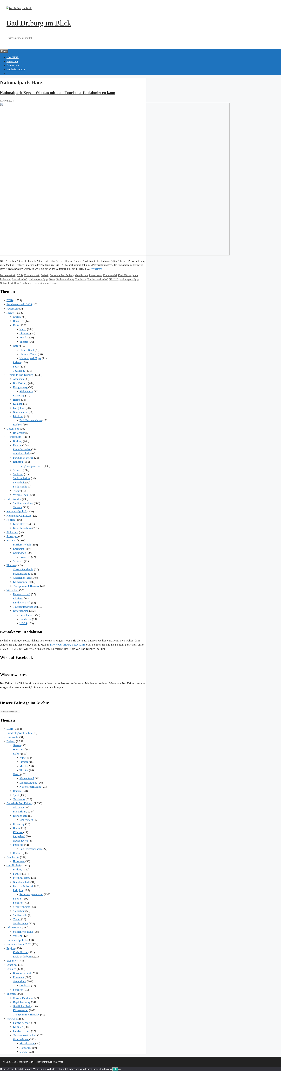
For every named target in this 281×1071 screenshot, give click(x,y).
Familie (17, 445)
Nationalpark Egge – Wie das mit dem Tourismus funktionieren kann (57, 92)
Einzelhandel (27, 615)
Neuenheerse (20, 412)
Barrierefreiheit (7, 275)
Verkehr (17, 507)
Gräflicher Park (22, 577)
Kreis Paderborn (22, 528)
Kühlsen (18, 403)
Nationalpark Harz (9, 283)
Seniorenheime (21, 478)
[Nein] (119, 1069)
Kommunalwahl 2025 (19, 515)
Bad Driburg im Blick (39, 23)
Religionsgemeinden (31, 466)
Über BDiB (13, 57)
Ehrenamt (18, 548)
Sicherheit (19, 482)
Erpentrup (19, 395)
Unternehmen (21, 610)
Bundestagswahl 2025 (19, 304)
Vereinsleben (20, 494)
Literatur (25, 333)
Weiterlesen (96, 268)
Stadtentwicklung (65, 279)
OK (115, 1069)
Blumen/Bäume (28, 354)
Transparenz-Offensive (26, 586)
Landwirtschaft (19, 279)
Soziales (11, 540)
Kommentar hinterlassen (44, 283)
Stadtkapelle (20, 486)
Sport (16, 366)
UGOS (23, 623)
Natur (52, 279)
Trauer (16, 490)
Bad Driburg (20, 383)
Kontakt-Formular (16, 69)
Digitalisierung (21, 573)
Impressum (12, 61)
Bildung (17, 441)
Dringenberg (20, 387)
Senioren (18, 474)
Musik (23, 337)
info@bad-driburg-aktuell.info (67, 644)
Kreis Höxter (124, 275)
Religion (18, 461)
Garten (17, 316)
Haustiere (18, 321)
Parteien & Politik (23, 457)
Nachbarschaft (21, 453)
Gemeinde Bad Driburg (62, 275)
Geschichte (13, 428)
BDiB (20, 275)
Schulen (17, 470)
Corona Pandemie (23, 569)
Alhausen (18, 378)
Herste (16, 399)
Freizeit (44, 275)
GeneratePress (55, 1061)
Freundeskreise (22, 449)
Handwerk (25, 619)
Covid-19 (25, 557)
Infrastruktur (95, 275)
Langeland (19, 408)
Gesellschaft (81, 275)
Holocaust (19, 432)
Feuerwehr (13, 308)
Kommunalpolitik (17, 511)
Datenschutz (13, 65)
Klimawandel (110, 275)
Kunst (23, 329)
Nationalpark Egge (38, 279)
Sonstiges (12, 536)
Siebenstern (26, 391)
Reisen (17, 362)
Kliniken (18, 598)
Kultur (16, 325)
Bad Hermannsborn (31, 420)
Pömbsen (18, 416)
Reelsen (17, 424)
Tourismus (80, 279)
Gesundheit (19, 552)
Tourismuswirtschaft (97, 279)
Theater (24, 341)
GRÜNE (113, 279)
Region (11, 519)
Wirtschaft (13, 590)
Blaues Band (27, 350)
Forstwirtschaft (32, 275)
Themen (11, 565)
